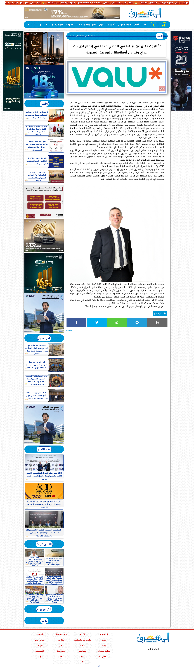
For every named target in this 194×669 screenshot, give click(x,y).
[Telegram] (137, 322)
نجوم (101, 25)
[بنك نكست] (44, 82)
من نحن (82, 651)
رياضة (104, 645)
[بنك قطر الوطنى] (44, 424)
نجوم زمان (58, 25)
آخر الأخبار (44, 338)
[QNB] (44, 313)
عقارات (69, 25)
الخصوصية (39, 651)
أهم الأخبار (44, 449)
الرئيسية (104, 634)
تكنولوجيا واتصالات (86, 25)
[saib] (44, 48)
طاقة (82, 645)
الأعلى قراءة (44, 544)
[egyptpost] (12, 71)
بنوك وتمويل (124, 25)
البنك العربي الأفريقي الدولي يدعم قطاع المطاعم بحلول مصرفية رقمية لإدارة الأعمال (114, 3)
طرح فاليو (159, 313)
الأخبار (137, 25)
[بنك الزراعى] (44, 273)
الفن (61, 645)
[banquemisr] (44, 201)
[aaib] (72, 13)
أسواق (111, 25)
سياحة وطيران (104, 651)
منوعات (40, 645)
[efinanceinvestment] (181, 84)
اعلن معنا (61, 651)
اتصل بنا (103, 656)
